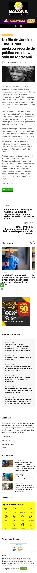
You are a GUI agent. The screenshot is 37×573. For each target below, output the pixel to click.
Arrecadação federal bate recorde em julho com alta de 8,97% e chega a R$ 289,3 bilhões (18, 379)
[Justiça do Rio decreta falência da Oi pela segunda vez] (7, 477)
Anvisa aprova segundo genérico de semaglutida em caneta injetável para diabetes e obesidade (18, 390)
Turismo (4, 447)
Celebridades (7, 35)
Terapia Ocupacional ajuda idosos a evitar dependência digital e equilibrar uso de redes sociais (18, 368)
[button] (2, 289)
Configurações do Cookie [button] (11, 569)
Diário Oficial (6, 441)
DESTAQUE (19, 250)
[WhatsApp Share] (2, 285)
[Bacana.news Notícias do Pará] (18, 8)
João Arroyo (9, 250)
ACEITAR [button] (23, 568)
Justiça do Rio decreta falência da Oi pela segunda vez (18, 358)
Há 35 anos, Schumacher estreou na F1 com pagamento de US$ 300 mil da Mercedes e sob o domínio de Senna (18, 401)
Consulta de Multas (8, 444)
